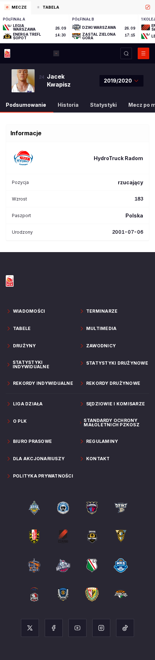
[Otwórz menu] (143, 53)
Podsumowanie (26, 105)
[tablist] (77, 7)
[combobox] (121, 81)
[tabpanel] (77, 28)
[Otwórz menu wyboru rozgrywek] (56, 53)
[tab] (15, 7)
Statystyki (103, 105)
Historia (68, 105)
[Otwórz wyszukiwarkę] (126, 53)
